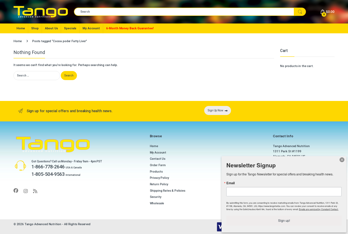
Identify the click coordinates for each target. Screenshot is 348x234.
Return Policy (159, 184)
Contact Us (158, 159)
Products (156, 171)
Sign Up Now (215, 110)
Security (155, 197)
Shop (34, 28)
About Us (51, 28)
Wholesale (157, 203)
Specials (70, 28)
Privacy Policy (159, 178)
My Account (91, 28)
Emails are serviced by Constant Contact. (318, 209)
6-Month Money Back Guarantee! (130, 28)
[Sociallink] (15, 190)
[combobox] (184, 12)
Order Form (158, 165)
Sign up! (284, 220)
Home (21, 28)
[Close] (342, 159)
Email (230, 183)
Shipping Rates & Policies (167, 190)
